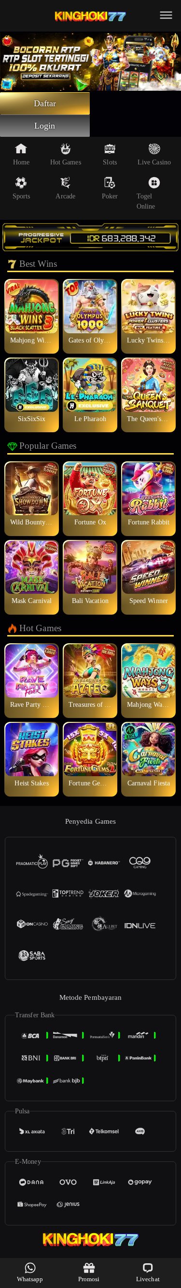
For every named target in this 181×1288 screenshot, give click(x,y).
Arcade (65, 196)
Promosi (89, 1279)
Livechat (148, 1279)
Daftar (45, 103)
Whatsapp (30, 1279)
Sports (21, 196)
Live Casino (154, 162)
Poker (110, 196)
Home (21, 162)
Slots (110, 162)
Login (45, 125)
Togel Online (146, 201)
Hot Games (65, 162)
